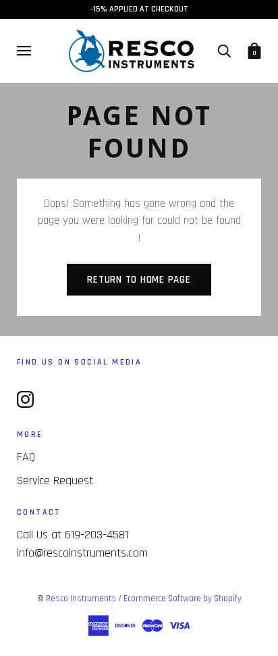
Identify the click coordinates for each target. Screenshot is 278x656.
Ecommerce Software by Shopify (182, 598)
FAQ (26, 457)
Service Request (55, 480)
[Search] (224, 51)
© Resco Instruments (76, 598)
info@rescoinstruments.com (82, 553)
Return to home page (138, 279)
